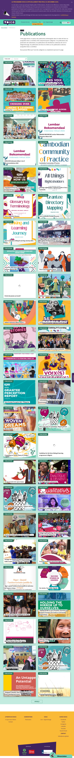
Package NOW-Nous (37, 24)
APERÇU (37, 701)
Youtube (63, 728)
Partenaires (35, 22)
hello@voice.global (63, 736)
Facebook (63, 719)
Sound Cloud (63, 731)
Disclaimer (73, 377)
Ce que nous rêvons (10, 719)
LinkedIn (63, 726)
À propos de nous (25, 22)
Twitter (63, 722)
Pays (40, 22)
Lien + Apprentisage (48, 22)
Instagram (63, 724)
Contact (11, 722)
